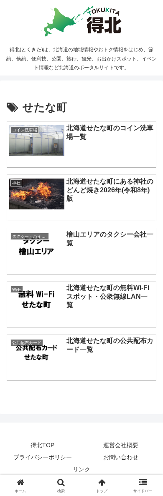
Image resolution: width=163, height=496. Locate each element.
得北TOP (42, 445)
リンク (81, 469)
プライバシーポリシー (42, 457)
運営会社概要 (120, 445)
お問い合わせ (120, 457)
